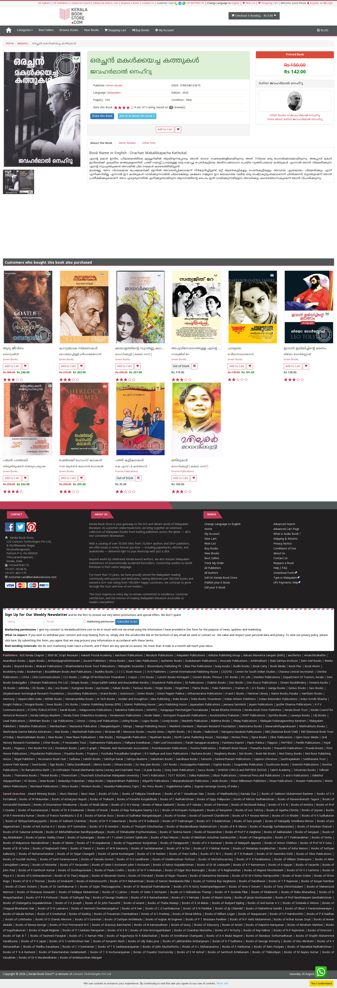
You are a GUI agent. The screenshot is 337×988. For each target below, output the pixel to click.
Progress (92, 754)
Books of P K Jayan (33, 941)
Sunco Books (206, 770)
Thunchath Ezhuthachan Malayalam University (109, 775)
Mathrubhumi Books (312, 726)
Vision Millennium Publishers (248, 781)
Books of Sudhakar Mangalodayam (139, 816)
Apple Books (37, 661)
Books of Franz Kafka (183, 854)
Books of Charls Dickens (21, 887)
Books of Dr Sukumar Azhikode (23, 832)
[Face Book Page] (10, 531)
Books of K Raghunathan (224, 870)
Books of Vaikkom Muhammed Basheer (287, 794)
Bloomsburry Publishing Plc (164, 666)
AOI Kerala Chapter (32, 655)
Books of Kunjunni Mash (109, 941)
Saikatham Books (161, 759)
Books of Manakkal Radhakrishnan (309, 947)
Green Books (10, 359)
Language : (107, 93)
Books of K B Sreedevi (104, 826)
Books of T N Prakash (238, 854)
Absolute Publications (159, 655)
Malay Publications (245, 721)
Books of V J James (114, 892)
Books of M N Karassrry (112, 848)
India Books (180, 699)
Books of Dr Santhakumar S (58, 887)
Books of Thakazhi (102, 799)
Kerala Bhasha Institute (226, 710)
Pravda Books (314, 748)
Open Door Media (307, 737)
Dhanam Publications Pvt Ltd (48, 683)
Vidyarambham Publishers (122, 781)
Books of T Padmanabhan (292, 837)
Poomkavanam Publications (169, 748)
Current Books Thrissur (207, 677)
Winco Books (69, 786)
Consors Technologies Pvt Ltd (92, 974)
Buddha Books (104, 672)
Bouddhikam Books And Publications (68, 672)
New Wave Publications (81, 737)
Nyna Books (259, 737)
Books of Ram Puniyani (269, 947)
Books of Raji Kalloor (256, 930)
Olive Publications (281, 737)
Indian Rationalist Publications (278, 699)
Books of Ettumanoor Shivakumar (55, 805)
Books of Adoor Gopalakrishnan (173, 865)
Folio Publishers (222, 688)
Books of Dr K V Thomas (29, 881)
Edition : (180, 93)
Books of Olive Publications (314, 854)
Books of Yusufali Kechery (19, 859)
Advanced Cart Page (286, 529)
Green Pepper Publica (170, 693)
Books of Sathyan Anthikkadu (123, 919)
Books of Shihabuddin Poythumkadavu (132, 832)
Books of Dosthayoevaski (74, 870)
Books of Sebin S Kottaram (149, 892)
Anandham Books (14, 661)
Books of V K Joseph (68, 903)
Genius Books (297, 688)
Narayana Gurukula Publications (241, 732)
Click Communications (46, 677)
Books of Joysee (312, 810)
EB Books (9, 688)
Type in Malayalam (285, 578)
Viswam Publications (309, 781)
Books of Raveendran (208, 832)
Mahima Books (220, 721)
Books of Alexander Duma (108, 876)
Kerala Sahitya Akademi (45, 715)
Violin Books (220, 781)
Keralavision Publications (125, 715)
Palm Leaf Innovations (167, 743)
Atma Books (117, 661)
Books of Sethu (322, 837)
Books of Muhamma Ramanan (209, 876)
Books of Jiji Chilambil (228, 908)
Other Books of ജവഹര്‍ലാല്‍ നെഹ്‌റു (295, 115)
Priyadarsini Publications (45, 754)
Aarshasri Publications (129, 655)
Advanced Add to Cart (105, 3)
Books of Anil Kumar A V (39, 826)
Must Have (88, 794)
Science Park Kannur (16, 764)
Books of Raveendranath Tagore (298, 799)
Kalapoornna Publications (95, 710)
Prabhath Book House (233, 748)
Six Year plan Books (147, 764)
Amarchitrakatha (314, 655)
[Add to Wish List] (178, 130)
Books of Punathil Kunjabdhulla (137, 799)
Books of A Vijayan (280, 865)
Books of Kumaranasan (33, 810)
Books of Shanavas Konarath (36, 892)
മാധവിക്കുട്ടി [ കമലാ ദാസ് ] (133, 354)
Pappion (272, 743)
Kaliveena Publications (129, 710)
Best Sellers (46, 30)
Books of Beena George (30, 925)
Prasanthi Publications (288, 748)
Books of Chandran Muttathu (193, 930)
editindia (24, 688)
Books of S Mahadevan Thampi (190, 892)
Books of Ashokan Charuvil (314, 826)
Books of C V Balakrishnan (214, 821)
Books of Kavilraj (80, 914)
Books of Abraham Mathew (305, 925)
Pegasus (19, 748)
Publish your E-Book (217, 582)
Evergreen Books (82, 688)
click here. (11, 640)
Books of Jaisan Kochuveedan (253, 897)
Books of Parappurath (174, 843)
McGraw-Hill (112, 732)
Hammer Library (257, 693)
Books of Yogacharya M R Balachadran (132, 936)
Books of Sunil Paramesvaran (59, 859)
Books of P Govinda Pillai (231, 892)
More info (222, 983)
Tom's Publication (153, 775)
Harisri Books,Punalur (284, 693)
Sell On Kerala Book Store (220, 578)
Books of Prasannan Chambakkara (116, 914)
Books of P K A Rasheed (19, 952)
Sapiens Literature (265, 759)
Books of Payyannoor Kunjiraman (135, 843)
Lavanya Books (300, 715)
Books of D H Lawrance (53, 908)
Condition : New (181, 100)
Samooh (206, 759)
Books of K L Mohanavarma (200, 947)
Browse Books (68, 30)
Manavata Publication (83, 726)
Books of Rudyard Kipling (228, 903)
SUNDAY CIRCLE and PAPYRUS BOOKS (242, 770)
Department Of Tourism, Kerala (303, 677)
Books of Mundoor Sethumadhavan (269, 936)
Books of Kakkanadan (278, 832)
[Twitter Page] (21, 531)
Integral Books (34, 704)
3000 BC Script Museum (62, 655)
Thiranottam (69, 775)
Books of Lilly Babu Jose (143, 941)
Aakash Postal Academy (97, 655)
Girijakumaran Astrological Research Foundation (33, 693)
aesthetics (294, 655)
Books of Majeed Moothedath (263, 870)
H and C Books (234, 693)
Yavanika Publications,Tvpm (121, 786)
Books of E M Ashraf (190, 952)
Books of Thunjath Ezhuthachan (142, 826)
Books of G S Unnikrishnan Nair (69, 941)
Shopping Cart (269, 3)
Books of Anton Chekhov (280, 843)
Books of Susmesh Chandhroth (209, 816)
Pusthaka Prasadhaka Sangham (121, 754)
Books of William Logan (220, 914)
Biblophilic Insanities (131, 666)
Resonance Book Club (52, 759)
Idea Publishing (160, 699)
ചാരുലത (234, 348)
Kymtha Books (277, 715)
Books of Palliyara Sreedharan (141, 794)
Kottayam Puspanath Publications (185, 715)
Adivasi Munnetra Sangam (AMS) (264, 655)
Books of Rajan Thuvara (171, 876)
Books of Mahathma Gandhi (264, 908)
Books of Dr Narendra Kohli (275, 854)
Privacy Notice (282, 543)
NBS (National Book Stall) (281, 732)
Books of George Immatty (263, 941)
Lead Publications (14, 721)
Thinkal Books (49, 775)
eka (50, 688)
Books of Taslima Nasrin (175, 832)
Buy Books (142, 30)
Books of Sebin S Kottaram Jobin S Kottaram (121, 865)
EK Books (38, 688)
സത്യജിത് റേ (180, 354)
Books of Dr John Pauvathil (102, 903)
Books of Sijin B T (15, 936)
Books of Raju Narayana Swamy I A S (135, 810)
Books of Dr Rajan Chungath (76, 854)
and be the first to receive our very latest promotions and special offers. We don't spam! (93, 615)
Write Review (127, 143)
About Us (279, 553)
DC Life (245, 677)
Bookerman (34, 672)
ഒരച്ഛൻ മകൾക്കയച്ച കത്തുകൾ (144, 61)
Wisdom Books (91, 786)
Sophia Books (222, 764)
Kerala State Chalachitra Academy (85, 715)
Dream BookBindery (293, 683)
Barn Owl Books (311, 661)
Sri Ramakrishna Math (35, 770)
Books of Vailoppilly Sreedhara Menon (289, 821)
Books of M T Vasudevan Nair (184, 794)
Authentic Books (171, 661)
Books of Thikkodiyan (266, 952)
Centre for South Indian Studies (255, 672)
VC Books (30, 781)
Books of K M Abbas (195, 903)
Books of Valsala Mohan (18, 914)
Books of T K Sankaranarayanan (118, 947)
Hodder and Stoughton (132, 699)
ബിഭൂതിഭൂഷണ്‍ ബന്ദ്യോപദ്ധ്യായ (24, 466)
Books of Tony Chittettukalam (283, 887)
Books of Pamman (216, 805)
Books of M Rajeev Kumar (301, 952)
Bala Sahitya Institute (284, 661)
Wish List (250, 3)
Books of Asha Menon (293, 848)
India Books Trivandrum (206, 699)
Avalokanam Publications (201, 661)
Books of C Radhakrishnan (177, 799)
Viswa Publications (281, 781)
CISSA (25, 677)
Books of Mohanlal (44, 865)
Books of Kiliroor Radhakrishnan (253, 799)
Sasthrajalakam (290, 759)
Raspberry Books (225, 754)
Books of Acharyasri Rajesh (69, 799)
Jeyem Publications (261, 704)
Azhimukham (259, 661)
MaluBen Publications (32, 726)
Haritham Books (312, 693)
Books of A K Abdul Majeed (224, 936)
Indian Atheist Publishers (240, 699)
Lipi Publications (63, 721)
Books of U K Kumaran (207, 843)
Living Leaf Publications (103, 721)
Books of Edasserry (206, 925)
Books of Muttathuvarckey (215, 859)
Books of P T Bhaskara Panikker (206, 919)
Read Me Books (266, 754)
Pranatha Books (260, 748)
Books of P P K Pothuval (41, 897)
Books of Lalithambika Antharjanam (186, 941)
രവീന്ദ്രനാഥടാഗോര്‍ (241, 354)
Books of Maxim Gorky (216, 897)
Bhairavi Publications (49, 666)
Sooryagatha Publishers (195, 764)
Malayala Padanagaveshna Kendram (283, 721)
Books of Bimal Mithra (187, 914)
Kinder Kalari (152, 715)
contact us (208, 635)
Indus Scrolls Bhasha (314, 699)
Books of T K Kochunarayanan (110, 952)
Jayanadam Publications (205, 704)
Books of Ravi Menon (164, 837)
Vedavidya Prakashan (71, 781)
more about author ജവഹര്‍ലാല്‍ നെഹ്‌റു (294, 119)
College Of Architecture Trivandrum (102, 677)
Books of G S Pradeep (155, 914)
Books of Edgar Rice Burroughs (185, 870)
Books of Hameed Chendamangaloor (95, 908)
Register (314, 3)
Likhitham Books (39, 721)
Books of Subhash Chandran (68, 821)
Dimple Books (80, 683)
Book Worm (312, 666)
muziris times (155, 732)
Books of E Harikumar (236, 947)
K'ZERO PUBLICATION (42, 710)
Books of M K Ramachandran (149, 897)
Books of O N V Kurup (125, 805)
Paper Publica (255, 743)
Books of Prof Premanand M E (69, 925)
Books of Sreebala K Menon (301, 903)
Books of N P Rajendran (289, 930)
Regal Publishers (24, 759)
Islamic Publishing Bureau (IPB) (101, 704)
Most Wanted (68, 794)
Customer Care (180, 3)
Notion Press (239, 737)
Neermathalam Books (31, 737)
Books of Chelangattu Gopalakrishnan (27, 903)
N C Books (194, 732)
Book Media (278, 666)
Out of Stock (181, 366)
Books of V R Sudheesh (144, 821)
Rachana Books (201, 754)
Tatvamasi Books (305, 770)
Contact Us (148, 3)
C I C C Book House (129, 672)
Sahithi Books (92, 759)
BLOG (324, 30)
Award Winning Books (42, 794)
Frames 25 (242, 688)
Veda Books (47, 781)
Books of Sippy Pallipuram (213, 799)
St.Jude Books (152, 770)
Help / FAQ (280, 568)
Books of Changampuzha (255, 837)
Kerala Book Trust (296, 710)
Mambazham (58, 726)
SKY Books (170, 764)
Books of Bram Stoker (296, 876)
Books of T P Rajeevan (283, 881)
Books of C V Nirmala (185, 897)
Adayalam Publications (190, 655)
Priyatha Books (74, 754)
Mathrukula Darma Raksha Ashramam (27, 732)
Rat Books (246, 754)
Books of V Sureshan (88, 919)
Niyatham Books (160, 737)
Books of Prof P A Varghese (243, 832)
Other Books (51, 743)
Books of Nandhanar (252, 881)
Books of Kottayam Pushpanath (183, 810)
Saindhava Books (187, 759)
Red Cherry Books (290, 754)
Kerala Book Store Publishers (262, 710)
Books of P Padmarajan (177, 821)
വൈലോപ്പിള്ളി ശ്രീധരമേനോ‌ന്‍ (80, 354)
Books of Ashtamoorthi (91, 881)
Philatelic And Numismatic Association (124, 748)
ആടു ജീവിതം (13, 348)
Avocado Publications (233, 661)
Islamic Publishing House (139, 704)
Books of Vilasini (63, 843)
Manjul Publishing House (150, 726)
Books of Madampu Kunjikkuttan (254, 848)
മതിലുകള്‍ (179, 460)
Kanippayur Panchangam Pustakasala (184, 710)
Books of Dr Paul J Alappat (72, 876)
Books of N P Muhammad (126, 881)
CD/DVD (226, 672)
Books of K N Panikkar (197, 908)
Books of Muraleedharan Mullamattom (192, 826)
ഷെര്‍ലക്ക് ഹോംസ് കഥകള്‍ (80, 460)
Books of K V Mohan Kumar (211, 848)
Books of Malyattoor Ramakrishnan (26, 843)
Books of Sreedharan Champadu (182, 936)
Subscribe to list (127, 621)
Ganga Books (276, 688)
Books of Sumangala (80, 837)
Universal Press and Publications (259, 775)
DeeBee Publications (267, 677)
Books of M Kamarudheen (151, 925)
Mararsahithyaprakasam (280, 726)
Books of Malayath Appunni (243, 843)
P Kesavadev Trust (74, 743)
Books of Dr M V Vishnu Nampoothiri (255, 876)
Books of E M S (210, 854)
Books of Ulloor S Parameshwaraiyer (308, 908)
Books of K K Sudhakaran (318, 816)
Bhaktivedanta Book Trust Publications (90, 666)
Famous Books (142, 688)
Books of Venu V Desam (244, 887)
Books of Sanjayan (307, 832)
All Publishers (60, 3)
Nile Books (106, 737)
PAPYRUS (287, 743)
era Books (61, 688)
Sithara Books (123, 764)
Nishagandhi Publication (131, 737)
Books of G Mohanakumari (34, 876)
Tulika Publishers (199, 775)
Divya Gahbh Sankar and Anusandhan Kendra (120, 683)
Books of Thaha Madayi (163, 903)
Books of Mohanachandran (36, 854)
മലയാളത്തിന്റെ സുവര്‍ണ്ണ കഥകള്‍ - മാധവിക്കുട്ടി (152, 348)
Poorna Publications (126, 471)
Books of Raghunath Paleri (50, 848)
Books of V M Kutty (227, 930)
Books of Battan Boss (99, 816)
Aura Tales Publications (143, 661)
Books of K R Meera (233, 826)
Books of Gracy (181, 925)
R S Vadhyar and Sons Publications (166, 754)
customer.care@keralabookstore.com (32, 577)
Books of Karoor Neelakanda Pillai (168, 881)
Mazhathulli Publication (87, 732)
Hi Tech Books (106, 699)
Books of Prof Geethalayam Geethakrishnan (303, 897)
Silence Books (102, 764)
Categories (24, 30)
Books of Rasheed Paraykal (48, 936)
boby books (222, 666)
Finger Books (163, 688)
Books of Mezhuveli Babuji (248, 805)
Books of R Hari (132, 908)
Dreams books (318, 683)
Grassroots (127, 693)
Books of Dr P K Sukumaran (108, 821)
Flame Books (200, 688)
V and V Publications (296, 775)
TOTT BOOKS (177, 775)
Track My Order (214, 563)
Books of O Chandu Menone (53, 919)
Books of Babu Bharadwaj (298, 892)
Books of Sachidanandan (147, 848)
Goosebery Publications (82, 693)
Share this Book (102, 116)
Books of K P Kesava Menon (250, 816)
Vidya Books (95, 781)
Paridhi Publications (308, 743)
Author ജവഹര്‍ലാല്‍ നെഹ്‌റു (281, 83)
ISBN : (185, 85)
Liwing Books (129, 721)
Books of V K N (278, 805)
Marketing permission (100, 621)
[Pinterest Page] (32, 531)
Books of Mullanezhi (264, 892)
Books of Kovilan (175, 816)
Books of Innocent (320, 930)
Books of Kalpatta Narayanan (265, 925)
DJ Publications (194, 683)
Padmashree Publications (105, 743)
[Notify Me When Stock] (194, 366)
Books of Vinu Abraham (298, 941)
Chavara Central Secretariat (296, 672)
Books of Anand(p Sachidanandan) (272, 826)
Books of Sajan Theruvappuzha (100, 887)
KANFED (151, 710)
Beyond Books (23, 666)
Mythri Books (176, 732)
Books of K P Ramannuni (249, 865)
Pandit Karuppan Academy (202, 743)
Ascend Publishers (94, 661)
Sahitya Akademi (136, 759)
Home (10, 43)
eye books (102, 688)
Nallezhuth (211, 732)
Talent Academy (280, 770)
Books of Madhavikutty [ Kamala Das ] (232, 794)
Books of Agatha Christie (282, 810)
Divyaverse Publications (167, 683)
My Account (166, 30)
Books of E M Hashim (151, 854)
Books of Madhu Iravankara (41, 947)
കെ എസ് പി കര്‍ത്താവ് (131, 466)
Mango (127, 726)
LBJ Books (319, 715)
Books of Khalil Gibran (94, 805)
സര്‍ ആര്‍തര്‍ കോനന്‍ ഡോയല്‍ (81, 466)
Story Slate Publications (179, 770)
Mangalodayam (110, 726)
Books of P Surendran (72, 826)
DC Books (231, 677)
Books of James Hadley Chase (45, 837)
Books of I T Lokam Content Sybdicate (122, 837)
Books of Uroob (97, 810)
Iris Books (71, 704)
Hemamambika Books (79, 699)
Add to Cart (165, 129)
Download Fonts (284, 573)
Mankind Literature (181, 726)
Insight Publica (12, 704)
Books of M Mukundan (34, 799)
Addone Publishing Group (224, 655)
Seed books (39, 764)
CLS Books (70, 677)
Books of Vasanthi (307, 865)
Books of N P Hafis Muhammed (250, 919)
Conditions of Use (284, 548)
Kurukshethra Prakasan (224, 715)
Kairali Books (68, 710)
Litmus (81, 721)
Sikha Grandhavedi (78, 764)
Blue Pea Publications (198, 666)
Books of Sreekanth (60, 881)
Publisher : (108, 85)
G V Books (258, 688)
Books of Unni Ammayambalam (150, 930)
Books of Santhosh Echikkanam (228, 952)
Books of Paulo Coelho (109, 870)
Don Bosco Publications (262, 683)
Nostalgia (222, 737)
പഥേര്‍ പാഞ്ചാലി (15, 460)
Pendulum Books (66, 748)
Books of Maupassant (252, 914)
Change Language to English (222, 524)
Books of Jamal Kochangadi (116, 854)
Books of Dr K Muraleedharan (38, 958)
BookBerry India (13, 672)
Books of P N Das (178, 848)
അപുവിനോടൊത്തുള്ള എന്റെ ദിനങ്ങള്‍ (201, 348)
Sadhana (74, 759)
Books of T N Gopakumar (93, 843)
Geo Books (316, 688)
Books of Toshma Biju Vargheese (214, 881)
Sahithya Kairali (113, 759)
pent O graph (88, 748)
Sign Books (57, 764)
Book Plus (295, 666)
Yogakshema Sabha (178, 786)
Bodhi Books (241, 666)
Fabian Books (121, 688)
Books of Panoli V (81, 848)
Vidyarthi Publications (155, 781)
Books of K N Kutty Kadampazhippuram (199, 887)
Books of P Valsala (189, 805)
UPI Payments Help (285, 582)
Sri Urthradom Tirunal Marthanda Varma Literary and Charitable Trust (96, 770)
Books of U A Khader (285, 816)
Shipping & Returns (285, 539)
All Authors (44, 3)
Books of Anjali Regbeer (44, 930)
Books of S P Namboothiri (286, 914)
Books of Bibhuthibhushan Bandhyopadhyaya (75, 832)
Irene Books (54, 704)
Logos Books (150, 721)
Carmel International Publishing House (193, 672)
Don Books (236, 683)
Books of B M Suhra (16, 848)
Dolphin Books (216, 683)
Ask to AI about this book (136, 116)
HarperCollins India (30, 699)
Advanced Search (81, 3)
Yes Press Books (152, 786)
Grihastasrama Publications (204, 693)
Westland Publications (44, 786)
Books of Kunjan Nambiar (317, 881)
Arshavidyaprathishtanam (64, 661)
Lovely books (170, 721)
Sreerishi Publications (305, 764)
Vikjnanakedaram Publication (190, 781)
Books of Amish (232, 925)
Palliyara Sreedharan (137, 743)
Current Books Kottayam (173, 677)
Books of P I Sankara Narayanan (83, 930)
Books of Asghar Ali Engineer (163, 919)
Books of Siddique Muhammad (79, 892)
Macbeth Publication (195, 721)
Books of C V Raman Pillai (86, 936)
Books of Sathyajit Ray (75, 897)
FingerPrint (182, 688)
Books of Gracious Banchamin (111, 925)
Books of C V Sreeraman (78, 947)
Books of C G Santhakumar (162, 908)
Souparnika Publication (248, 764)
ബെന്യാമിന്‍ (11, 354)
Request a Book (130, 3)
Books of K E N (117, 930)
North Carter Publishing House (193, 737)
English (235, 3)
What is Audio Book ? (287, 534)
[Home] (8, 30)
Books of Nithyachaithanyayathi (26, 821)
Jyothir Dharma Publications (294, 704)
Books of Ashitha (302, 805)
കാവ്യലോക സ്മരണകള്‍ (78, 348)
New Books (91, 30)
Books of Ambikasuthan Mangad (81, 958)
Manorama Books (250, 726)
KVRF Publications (253, 715)
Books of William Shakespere (292, 859)
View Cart (210, 539)
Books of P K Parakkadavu (253, 859)
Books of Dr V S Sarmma (303, 870)
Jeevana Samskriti (234, 704)
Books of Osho (108, 794)
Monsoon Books (133, 732)
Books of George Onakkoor (110, 897)
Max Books (62, 732)
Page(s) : (101, 100)
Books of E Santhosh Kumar (36, 870)
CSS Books (147, 677)
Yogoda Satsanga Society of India (215, 786)
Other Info (149, 143)
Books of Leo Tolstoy (249, 810)
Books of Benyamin (219, 810)
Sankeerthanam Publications (233, 759)
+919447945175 (195, 3)
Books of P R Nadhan (320, 914)
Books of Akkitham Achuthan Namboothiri (209, 837)
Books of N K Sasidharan (133, 859)
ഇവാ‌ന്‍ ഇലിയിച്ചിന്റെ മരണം (305, 348)
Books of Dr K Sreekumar (67, 810)
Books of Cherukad (140, 876)
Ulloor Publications (224, 775)
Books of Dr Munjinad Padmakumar (147, 887)
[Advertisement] (168, 223)
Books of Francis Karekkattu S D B (59, 816)
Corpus (132, 677)
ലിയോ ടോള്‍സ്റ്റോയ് (297, 354)
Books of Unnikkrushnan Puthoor (174, 859)
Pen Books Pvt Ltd (40, 748)
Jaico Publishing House (173, 704)
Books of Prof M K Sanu (316, 843)
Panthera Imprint (233, 743)
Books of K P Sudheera (227, 941)
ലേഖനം (23, 43)
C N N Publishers (155, 672)
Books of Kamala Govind (97, 859)
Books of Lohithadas (18, 919)
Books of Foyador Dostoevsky (153, 952)
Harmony (9, 699)
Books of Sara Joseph (248, 821)
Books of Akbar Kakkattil (158, 805)
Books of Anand (133, 903)
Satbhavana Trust (314, 759)
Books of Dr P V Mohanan (145, 870)
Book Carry (260, 666)
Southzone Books (277, 764)
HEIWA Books (53, 699)
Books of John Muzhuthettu (161, 947)
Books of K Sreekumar (51, 914)
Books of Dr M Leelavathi (213, 865)
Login (329, 3)
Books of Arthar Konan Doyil (292, 919)
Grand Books (108, 693)
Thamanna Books (25, 775)
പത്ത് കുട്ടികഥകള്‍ (129, 460)
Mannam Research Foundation (216, 726)
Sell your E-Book (214, 587)
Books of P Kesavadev (74, 865)
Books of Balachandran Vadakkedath (63, 952)
